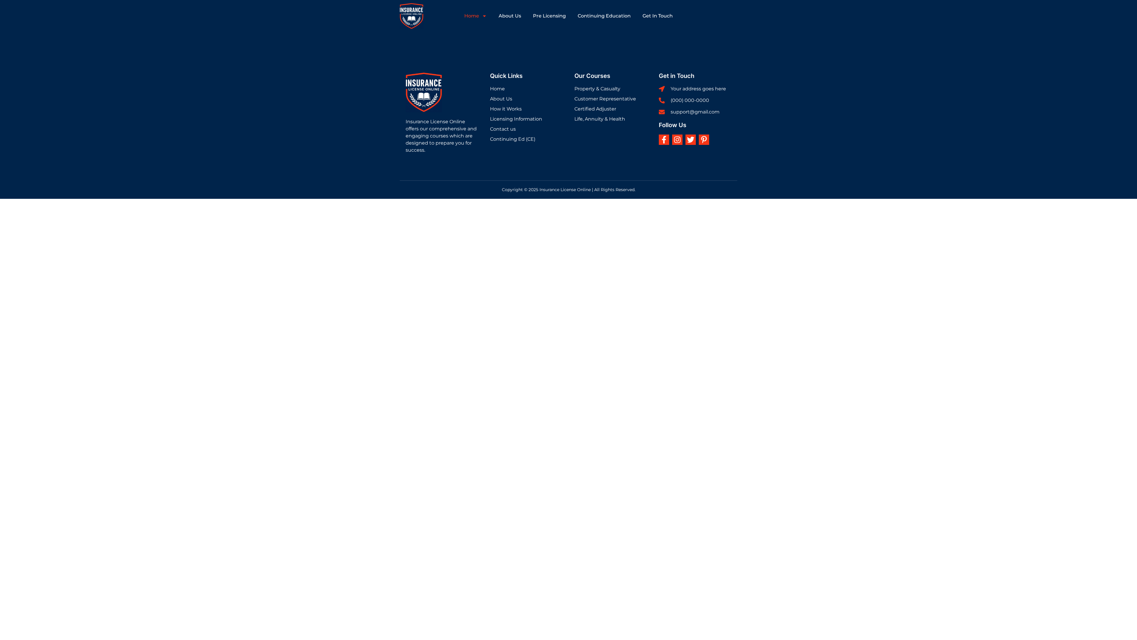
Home (471, 16)
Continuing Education (604, 16)
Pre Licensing (549, 16)
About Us (510, 16)
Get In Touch (658, 16)
